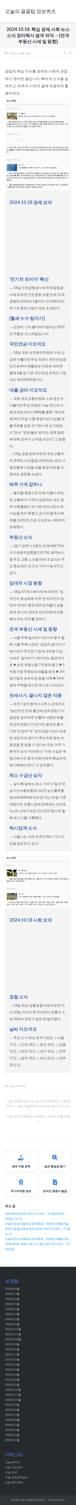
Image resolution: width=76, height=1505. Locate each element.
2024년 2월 (12, 1440)
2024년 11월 (13, 1394)
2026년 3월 (12, 1314)
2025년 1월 (12, 1384)
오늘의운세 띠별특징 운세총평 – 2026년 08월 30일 (37, 1223)
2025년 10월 (13, 1339)
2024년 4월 (12, 1429)
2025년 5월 (12, 1364)
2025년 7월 (12, 1354)
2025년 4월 (12, 1369)
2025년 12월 (13, 1329)
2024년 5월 (12, 1424)
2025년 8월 (12, 1349)
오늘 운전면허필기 (16, 1477)
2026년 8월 (12, 1288)
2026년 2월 (12, 1319)
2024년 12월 (13, 1389)
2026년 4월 (12, 1309)
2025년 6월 (12, 1359)
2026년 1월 (12, 1324)
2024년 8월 (12, 1409)
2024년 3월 (12, 1435)
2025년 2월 (12, 1379)
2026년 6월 (12, 1298)
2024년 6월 (12, 1419)
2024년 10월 (13, 1399)
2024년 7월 (12, 1414)
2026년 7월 (12, 1293)
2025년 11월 (13, 1334)
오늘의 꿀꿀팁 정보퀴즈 (32, 1499)
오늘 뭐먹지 (12, 1462)
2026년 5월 (12, 1303)
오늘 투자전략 (17, 1086)
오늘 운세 (11, 1472)
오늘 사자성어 (14, 1467)
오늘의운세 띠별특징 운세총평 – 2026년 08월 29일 (37, 1238)
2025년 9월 (12, 1344)
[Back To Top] (65, 1495)
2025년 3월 (12, 1374)
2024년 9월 (12, 1404)
